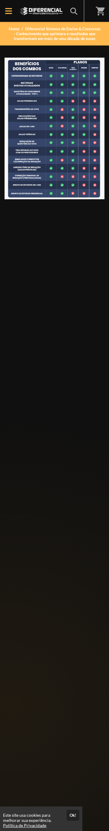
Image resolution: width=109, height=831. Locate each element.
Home (14, 28)
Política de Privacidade (24, 825)
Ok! (73, 815)
